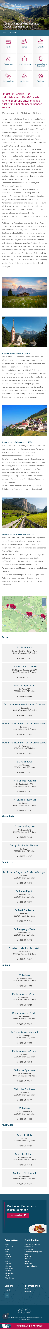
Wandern (27, 1261)
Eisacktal (8, 1256)
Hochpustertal (9, 1268)
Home (4, 33)
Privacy (26, 1289)
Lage (26, 1254)
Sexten (7, 1275)
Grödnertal (13, 33)
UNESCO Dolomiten (30, 1247)
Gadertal (7, 1261)
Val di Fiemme (9, 1278)
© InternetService (19, 1318)
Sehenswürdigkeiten (31, 1266)
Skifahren (27, 1259)
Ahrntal (7, 1244)
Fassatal (7, 1259)
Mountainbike (28, 1264)
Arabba (7, 1249)
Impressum (28, 1291)
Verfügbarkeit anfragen (32, 1244)
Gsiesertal (8, 1266)
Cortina (7, 1252)
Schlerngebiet (9, 1273)
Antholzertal (9, 1247)
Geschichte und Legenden (33, 1252)
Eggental (7, 1254)
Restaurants (28, 1249)
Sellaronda (28, 1256)
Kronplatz (8, 1271)
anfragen (30, 1326)
